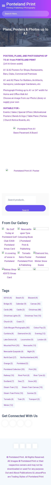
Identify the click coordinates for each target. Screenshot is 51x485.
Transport (34, 399)
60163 (8, 298)
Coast (20, 322)
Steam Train (11, 387)
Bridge (8, 304)
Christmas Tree (33, 316)
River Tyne (39, 375)
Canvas (35, 304)
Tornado (8, 399)
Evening (40, 334)
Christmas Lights (12, 316)
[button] (3, 6)
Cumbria (9, 334)
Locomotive (27, 340)
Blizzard (33, 298)
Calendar (21, 304)
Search (25, 210)
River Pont (23, 375)
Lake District (10, 340)
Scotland (9, 381)
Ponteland (22, 363)
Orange (8, 363)
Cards (8, 310)
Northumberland (29, 357)
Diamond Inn (24, 334)
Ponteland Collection (14, 369)
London (41, 340)
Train (21, 399)
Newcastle (30, 345)
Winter (8, 405)
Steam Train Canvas (32, 387)
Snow (32, 381)
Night (31, 351)
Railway (9, 375)
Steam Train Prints (13, 393)
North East (10, 357)
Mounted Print (11, 345)
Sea (21, 381)
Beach (20, 298)
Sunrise (31, 393)
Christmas (35, 310)
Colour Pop (40, 328)
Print (32, 369)
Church (8, 322)
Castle (21, 310)
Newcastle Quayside (13, 351)
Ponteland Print (20, 4)
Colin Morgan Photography (17, 328)
